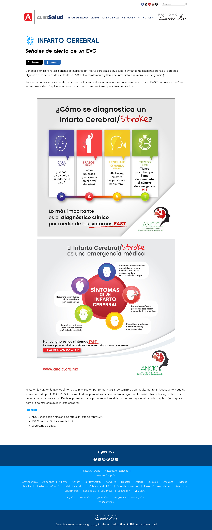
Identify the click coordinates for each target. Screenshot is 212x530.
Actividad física (30, 482)
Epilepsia (182, 482)
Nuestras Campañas (106, 475)
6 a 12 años (86, 497)
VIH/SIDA (140, 490)
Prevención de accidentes (157, 486)
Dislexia (139, 482)
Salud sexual (89, 490)
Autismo (63, 482)
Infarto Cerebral (73, 486)
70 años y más (106, 502)
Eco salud (153, 482)
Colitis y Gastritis (93, 482)
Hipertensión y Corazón (48, 486)
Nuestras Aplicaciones (116, 470)
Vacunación (124, 490)
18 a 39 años (119, 497)
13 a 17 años (102, 497)
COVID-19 (111, 482)
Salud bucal (181, 486)
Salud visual (107, 490)
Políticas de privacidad (142, 524)
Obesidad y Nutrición (128, 486)
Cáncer (76, 482)
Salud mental (71, 490)
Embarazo (168, 482)
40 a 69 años (138, 497)
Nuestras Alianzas (90, 470)
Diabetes (125, 482)
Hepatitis (26, 486)
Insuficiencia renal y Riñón (99, 486)
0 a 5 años (70, 497)
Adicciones (48, 482)
